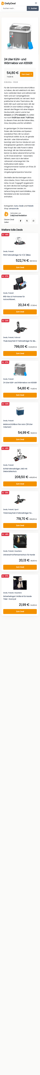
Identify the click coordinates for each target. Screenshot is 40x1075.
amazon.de (14, 208)
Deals (21, 206)
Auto (16, 206)
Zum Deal (26, 74)
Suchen (33, 8)
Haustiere (18, 551)
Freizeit (30, 206)
